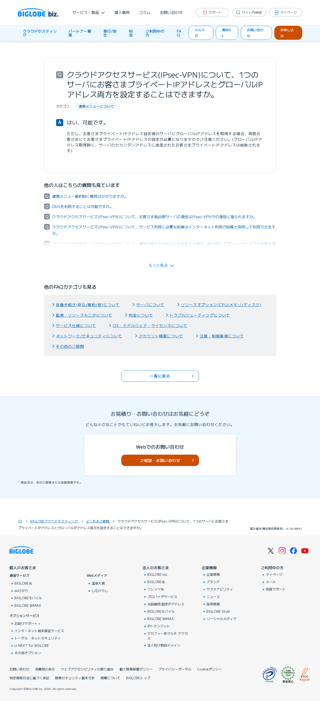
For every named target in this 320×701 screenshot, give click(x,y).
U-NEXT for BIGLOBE (31, 645)
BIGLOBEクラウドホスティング (54, 521)
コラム (144, 12)
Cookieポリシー (209, 669)
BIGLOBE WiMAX (27, 605)
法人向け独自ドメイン (163, 645)
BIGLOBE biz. (157, 574)
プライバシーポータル (174, 669)
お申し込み (287, 32)
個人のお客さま (22, 567)
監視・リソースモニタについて (84, 315)
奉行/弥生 (110, 33)
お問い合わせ (171, 12)
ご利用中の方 (154, 33)
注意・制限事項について (222, 336)
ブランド (213, 581)
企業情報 (209, 567)
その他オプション (27, 652)
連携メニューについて (96, 106)
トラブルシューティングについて (200, 315)
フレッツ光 (155, 589)
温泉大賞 (98, 583)
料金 (131, 33)
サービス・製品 (85, 12)
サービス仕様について (76, 325)
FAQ (179, 33)
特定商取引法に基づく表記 (29, 677)
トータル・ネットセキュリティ (37, 638)
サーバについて (150, 304)
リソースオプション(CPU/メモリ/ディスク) (221, 304)
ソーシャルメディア (221, 618)
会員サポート (276, 589)
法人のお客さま (155, 567)
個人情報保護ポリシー (136, 669)
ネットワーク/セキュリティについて (89, 336)
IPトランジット (158, 626)
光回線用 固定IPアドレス (165, 604)
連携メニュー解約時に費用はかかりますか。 (90, 196)
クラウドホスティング (40, 33)
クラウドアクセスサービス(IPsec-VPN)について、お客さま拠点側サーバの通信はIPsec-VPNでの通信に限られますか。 (154, 216)
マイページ (274, 574)
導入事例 (122, 12)
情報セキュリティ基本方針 (75, 677)
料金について (141, 315)
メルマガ (200, 32)
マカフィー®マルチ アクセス (167, 636)
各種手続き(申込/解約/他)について (88, 304)
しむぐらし (100, 590)
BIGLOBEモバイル (28, 597)
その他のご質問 (70, 346)
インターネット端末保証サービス (39, 630)
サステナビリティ (220, 589)
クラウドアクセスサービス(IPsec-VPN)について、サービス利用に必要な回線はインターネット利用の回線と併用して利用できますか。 (163, 230)
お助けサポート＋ (27, 623)
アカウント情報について (161, 336)
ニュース (213, 596)
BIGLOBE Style (218, 611)
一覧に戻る (160, 376)
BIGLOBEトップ (138, 677)
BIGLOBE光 (23, 583)
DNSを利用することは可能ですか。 (82, 206)
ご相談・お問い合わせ (160, 460)
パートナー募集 (79, 33)
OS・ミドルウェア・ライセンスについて (150, 325)
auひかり (21, 590)
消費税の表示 (45, 669)
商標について (110, 677)
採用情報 (213, 604)
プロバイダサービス (162, 596)
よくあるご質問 (98, 521)
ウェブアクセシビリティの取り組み (87, 669)
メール (271, 581)
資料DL (226, 32)
